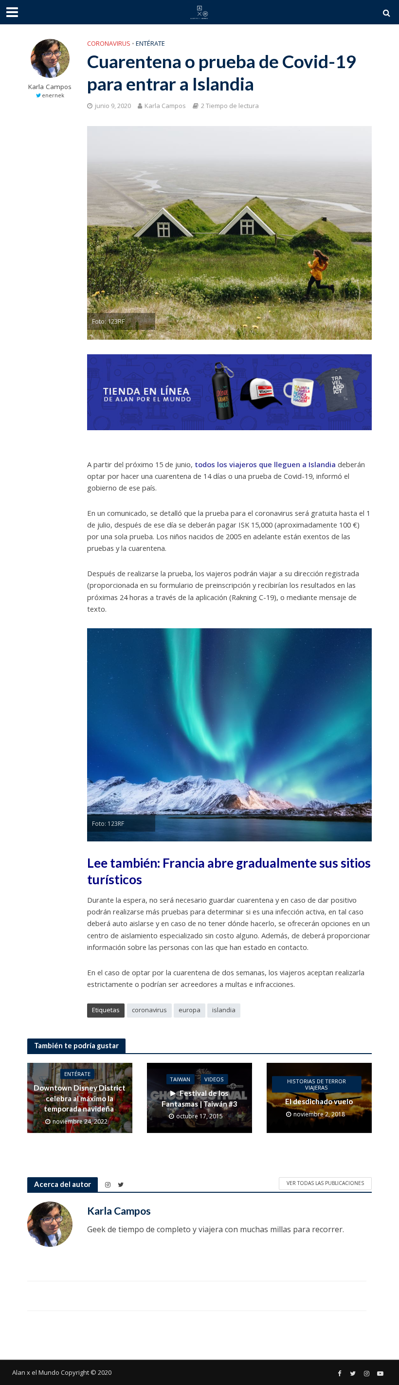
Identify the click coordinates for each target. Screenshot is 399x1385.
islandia (224, 1009)
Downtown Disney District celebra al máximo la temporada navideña (80, 1098)
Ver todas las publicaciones (325, 1183)
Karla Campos (50, 87)
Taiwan (180, 1079)
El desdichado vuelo (319, 1101)
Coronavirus (108, 43)
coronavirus (149, 1009)
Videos (214, 1079)
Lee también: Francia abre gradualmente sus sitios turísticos (229, 871)
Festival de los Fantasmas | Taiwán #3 (199, 1098)
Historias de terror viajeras (316, 1085)
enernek (53, 95)
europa (189, 1009)
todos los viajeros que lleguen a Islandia (264, 464)
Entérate (150, 43)
